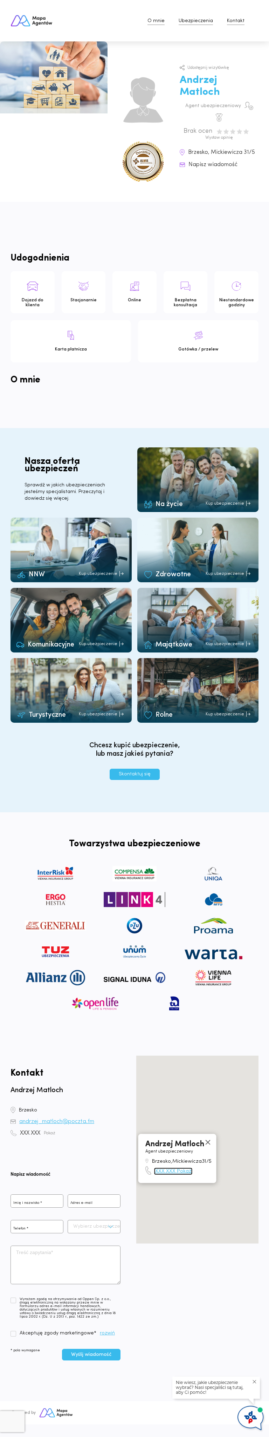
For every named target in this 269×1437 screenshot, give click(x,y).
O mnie (156, 21)
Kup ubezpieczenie (225, 503)
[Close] (208, 1142)
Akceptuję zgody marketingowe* (58, 1333)
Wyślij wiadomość (91, 1354)
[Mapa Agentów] (56, 1412)
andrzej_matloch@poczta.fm (56, 1121)
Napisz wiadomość (212, 165)
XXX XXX (37, 1133)
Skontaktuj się (135, 774)
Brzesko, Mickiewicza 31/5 (221, 152)
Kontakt (235, 21)
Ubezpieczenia (196, 21)
